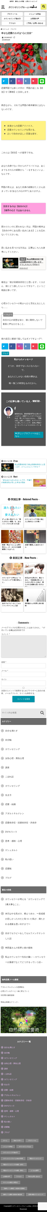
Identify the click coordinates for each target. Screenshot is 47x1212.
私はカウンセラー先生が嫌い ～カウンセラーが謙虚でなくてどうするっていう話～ (25, 959)
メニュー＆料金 (35, 14)
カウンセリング (12, 749)
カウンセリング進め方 (12, 19)
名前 (3, 662)
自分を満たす (11, 731)
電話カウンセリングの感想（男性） (13, 1170)
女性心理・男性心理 (14, 758)
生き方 (8, 795)
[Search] (42, 713)
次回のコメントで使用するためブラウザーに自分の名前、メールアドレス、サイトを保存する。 (23, 692)
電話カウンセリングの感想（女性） (13, 1164)
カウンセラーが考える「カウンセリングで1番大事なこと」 (25, 902)
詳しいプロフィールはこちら (27, 434)
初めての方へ (18, 1140)
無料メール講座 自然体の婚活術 (12, 1194)
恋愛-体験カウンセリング (35, 1194)
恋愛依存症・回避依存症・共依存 (21, 823)
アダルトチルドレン (14, 813)
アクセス (12, 23)
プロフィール (12, 14)
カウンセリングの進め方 (10, 1152)
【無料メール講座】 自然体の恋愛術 (14, 1188)
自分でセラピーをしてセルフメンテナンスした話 (25, 936)
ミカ (8, 417)
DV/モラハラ (11, 832)
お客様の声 (35, 19)
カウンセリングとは (25, 1146)
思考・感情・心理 (13, 841)
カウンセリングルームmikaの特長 (13, 1158)
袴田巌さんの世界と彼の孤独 (18, 948)
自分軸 (8, 740)
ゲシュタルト (11, 850)
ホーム (5, 1140)
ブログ (5, 353)
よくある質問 (35, 1170)
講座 (7, 767)
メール (4, 671)
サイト (4, 679)
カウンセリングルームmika (21, 1206)
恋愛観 (8, 868)
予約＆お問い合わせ (34, 1176)
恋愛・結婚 (10, 804)
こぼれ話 (9, 777)
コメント (5, 634)
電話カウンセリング (35, 1158)
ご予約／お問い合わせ (34, 23)
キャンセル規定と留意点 (10, 1182)
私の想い (9, 859)
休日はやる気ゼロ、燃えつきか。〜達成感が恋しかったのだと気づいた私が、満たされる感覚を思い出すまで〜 (25, 918)
